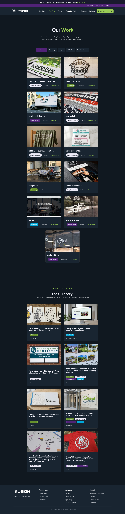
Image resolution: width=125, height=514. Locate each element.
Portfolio (52, 11)
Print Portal (108, 5)
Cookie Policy (94, 500)
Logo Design (69, 500)
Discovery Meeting (105, 11)
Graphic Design (82, 50)
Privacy (92, 497)
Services (42, 11)
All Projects (41, 50)
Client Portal (90, 5)
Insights (92, 11)
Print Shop (42, 500)
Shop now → (81, 2)
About (60, 11)
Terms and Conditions (97, 493)
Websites (70, 50)
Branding (52, 50)
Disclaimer (93, 503)
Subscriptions (99, 5)
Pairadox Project (72, 11)
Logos (61, 50)
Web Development (70, 503)
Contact (84, 11)
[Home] (19, 11)
